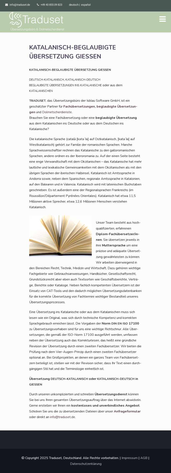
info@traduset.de (20, 4)
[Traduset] (37, 21)
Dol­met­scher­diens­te (57, 112)
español (86, 4)
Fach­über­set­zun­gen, (80, 106)
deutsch (74, 4)
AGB (143, 458)
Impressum (130, 458)
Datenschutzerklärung (86, 464)
